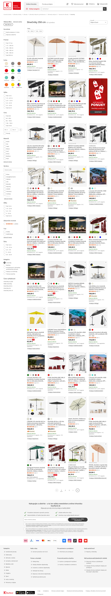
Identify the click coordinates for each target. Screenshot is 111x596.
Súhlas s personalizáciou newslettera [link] (33, 530)
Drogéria (8, 573)
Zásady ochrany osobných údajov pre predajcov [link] (96, 566)
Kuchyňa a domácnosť (12, 561)
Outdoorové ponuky (11, 551)
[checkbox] (12, 32)
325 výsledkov (50, 22)
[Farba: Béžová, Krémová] (95, 188)
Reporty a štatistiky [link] (91, 551)
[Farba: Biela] (49, 284)
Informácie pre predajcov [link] (66, 551)
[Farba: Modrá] (98, 59)
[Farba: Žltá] (28, 330)
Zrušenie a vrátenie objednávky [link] (41, 567)
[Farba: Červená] (100, 59)
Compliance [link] (46, 591)
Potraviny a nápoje (11, 582)
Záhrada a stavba (10, 558)
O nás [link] (39, 591)
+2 (58, 283)
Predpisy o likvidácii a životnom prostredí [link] (96, 591)
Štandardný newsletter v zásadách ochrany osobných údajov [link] (39, 525)
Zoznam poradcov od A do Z (40, 551)
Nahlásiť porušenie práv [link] (39, 577)
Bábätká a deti (9, 564)
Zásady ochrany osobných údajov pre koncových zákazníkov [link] (96, 571)
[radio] (12, 43)
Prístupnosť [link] (40, 594)
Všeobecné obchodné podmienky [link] (75, 591)
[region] (14, 147)
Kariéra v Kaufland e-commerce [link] (68, 564)
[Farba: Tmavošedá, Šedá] (90, 188)
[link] (47, 4)
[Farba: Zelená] (59, 101)
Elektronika (9, 555)
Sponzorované (30, 56)
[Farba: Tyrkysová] (92, 188)
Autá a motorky (10, 579)
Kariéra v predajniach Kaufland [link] (67, 561)
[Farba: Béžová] (95, 59)
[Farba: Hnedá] (90, 59)
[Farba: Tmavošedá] (92, 59)
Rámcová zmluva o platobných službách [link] (94, 562)
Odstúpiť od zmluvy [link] (38, 570)
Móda (7, 570)
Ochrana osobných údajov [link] (57, 591)
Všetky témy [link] (36, 561)
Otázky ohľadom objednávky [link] (40, 564)
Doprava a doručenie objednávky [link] (41, 574)
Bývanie (8, 567)
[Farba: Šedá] (51, 101)
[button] (31, 31)
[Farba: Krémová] (49, 101)
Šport (7, 576)
